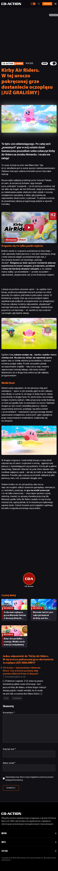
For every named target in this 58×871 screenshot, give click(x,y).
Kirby (45, 64)
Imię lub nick (9, 749)
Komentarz (9, 712)
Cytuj (6, 698)
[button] (29, 227)
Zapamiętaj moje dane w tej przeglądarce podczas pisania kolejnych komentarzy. (29, 778)
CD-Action (7, 63)
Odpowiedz (17, 698)
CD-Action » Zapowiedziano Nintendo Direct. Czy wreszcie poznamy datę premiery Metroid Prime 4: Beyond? (21, 670)
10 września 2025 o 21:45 (15, 677)
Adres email (9, 763)
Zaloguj (47, 4)
